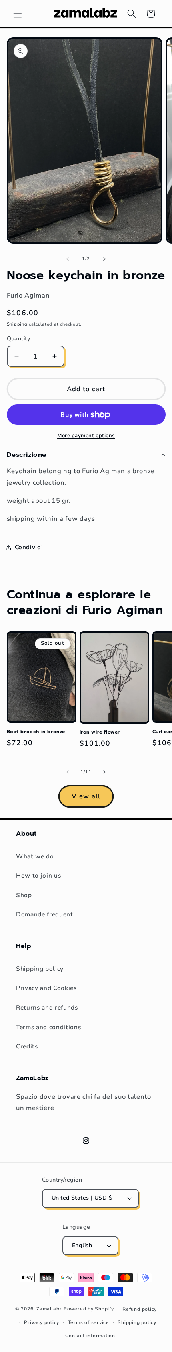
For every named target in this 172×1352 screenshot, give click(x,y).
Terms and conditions (48, 1027)
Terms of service (88, 1322)
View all (86, 796)
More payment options (86, 435)
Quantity (18, 338)
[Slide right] (104, 259)
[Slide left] (67, 259)
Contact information (90, 1335)
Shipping (17, 324)
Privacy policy (41, 1322)
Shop (24, 895)
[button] (17, 13)
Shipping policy (40, 968)
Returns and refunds (47, 1007)
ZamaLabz (49, 1309)
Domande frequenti (45, 914)
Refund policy (139, 1309)
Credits (27, 1046)
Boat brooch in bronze (36, 732)
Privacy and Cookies (46, 988)
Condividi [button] (29, 547)
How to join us (38, 875)
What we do (35, 856)
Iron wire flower (100, 732)
